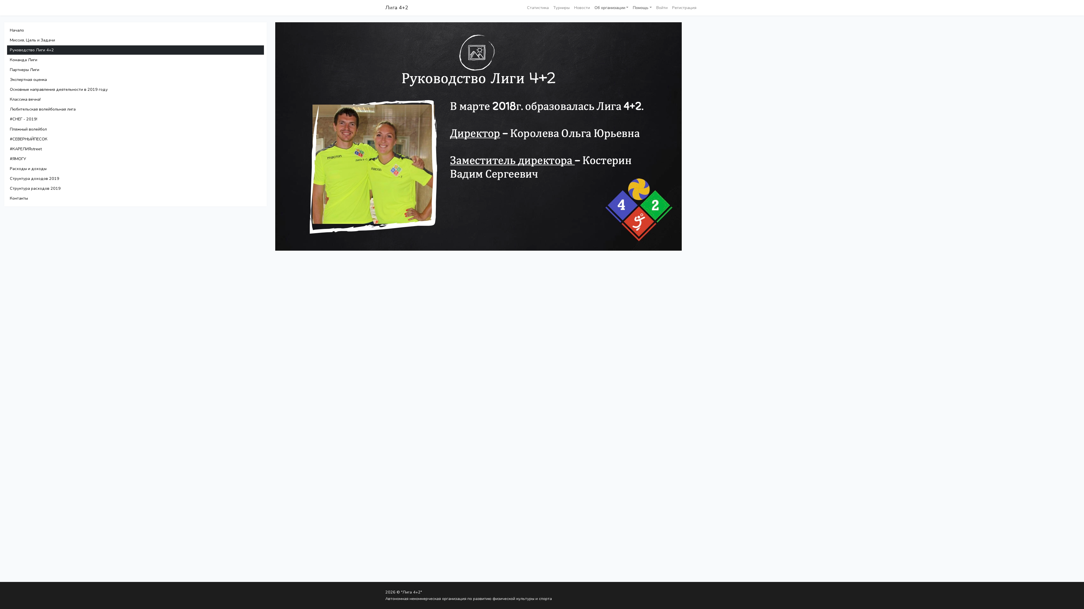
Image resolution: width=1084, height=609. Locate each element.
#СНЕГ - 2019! (23, 119)
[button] (611, 7)
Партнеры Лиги (24, 69)
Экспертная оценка (28, 79)
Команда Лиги (23, 60)
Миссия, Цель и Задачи (32, 40)
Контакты (19, 198)
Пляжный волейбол (28, 129)
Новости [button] (582, 7)
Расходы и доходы (28, 168)
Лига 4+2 (396, 7)
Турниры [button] (561, 7)
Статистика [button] (538, 7)
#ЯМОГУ (18, 159)
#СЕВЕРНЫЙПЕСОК (28, 139)
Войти (662, 7)
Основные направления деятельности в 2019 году (59, 89)
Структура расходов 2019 (35, 188)
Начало (17, 30)
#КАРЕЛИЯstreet (26, 149)
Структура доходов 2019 (34, 178)
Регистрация (684, 7)
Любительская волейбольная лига (43, 109)
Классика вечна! (25, 99)
